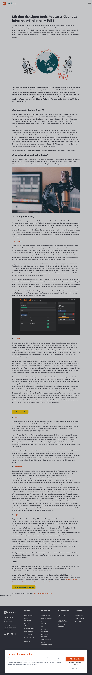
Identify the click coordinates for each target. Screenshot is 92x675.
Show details (75, 664)
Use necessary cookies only (75, 662)
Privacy (72, 668)
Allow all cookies (75, 659)
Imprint (77, 668)
